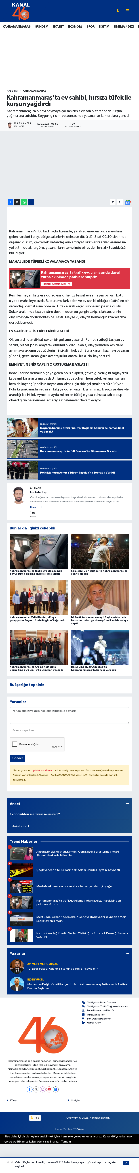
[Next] (56, 1089)
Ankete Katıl (20, 826)
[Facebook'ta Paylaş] (10, 202)
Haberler (12, 91)
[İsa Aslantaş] (18, 495)
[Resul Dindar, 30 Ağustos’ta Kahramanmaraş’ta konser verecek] (100, 647)
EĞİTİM (104, 26)
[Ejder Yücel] (17, 984)
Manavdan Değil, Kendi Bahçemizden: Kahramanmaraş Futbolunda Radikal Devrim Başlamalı (77, 986)
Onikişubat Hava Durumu (101, 1002)
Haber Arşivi (94, 1022)
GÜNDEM (41, 26)
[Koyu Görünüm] (118, 11)
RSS (36, 1117)
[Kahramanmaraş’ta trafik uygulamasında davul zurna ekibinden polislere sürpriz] (39, 551)
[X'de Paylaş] (17, 202)
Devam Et (35, 507)
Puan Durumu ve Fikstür (100, 1010)
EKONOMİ (75, 26)
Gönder (17, 758)
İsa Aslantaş (38, 492)
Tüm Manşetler (96, 1014)
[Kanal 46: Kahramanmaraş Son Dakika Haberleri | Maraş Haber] (21, 11)
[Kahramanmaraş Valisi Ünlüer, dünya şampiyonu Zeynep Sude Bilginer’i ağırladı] (39, 597)
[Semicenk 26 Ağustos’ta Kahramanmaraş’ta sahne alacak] (100, 551)
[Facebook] (30, 1089)
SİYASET (58, 26)
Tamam (66, 1141)
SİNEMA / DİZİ (123, 26)
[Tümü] (127, 803)
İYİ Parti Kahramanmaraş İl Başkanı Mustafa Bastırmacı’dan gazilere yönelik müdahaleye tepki (99, 620)
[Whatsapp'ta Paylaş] (24, 202)
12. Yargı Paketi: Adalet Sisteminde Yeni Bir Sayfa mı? (62, 968)
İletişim (75, 1100)
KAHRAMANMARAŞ (16, 26)
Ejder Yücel (35, 979)
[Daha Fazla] (31, 202)
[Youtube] (49, 1089)
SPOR (91, 26)
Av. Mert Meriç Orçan (42, 964)
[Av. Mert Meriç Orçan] (17, 966)
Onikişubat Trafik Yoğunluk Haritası (107, 1006)
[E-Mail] (33, 514)
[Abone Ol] (128, 202)
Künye (14, 1100)
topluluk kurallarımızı (43, 770)
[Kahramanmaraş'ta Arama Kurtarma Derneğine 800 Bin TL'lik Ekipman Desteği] (39, 647)
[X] (36, 1089)
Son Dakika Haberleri (99, 1018)
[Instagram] (43, 1089)
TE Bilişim (78, 1129)
